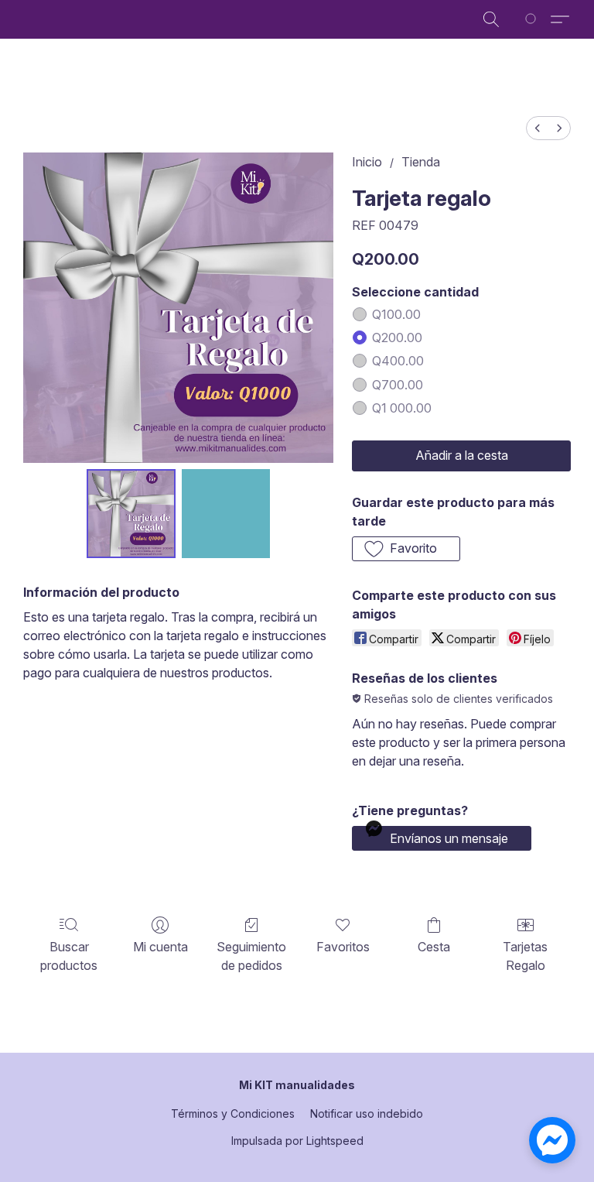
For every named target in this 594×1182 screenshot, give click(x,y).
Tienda (420, 162)
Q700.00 (397, 384)
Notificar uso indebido (366, 1113)
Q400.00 (398, 360)
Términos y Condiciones (233, 1113)
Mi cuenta (160, 946)
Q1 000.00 (402, 408)
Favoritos (343, 946)
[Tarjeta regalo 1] (226, 513)
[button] (491, 19)
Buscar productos (68, 956)
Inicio (367, 162)
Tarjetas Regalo (525, 956)
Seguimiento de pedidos (251, 956)
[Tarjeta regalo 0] (131, 513)
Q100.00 (396, 314)
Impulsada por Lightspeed (297, 1140)
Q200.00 (397, 337)
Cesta (434, 946)
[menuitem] (537, 128)
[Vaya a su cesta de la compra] (533, 19)
